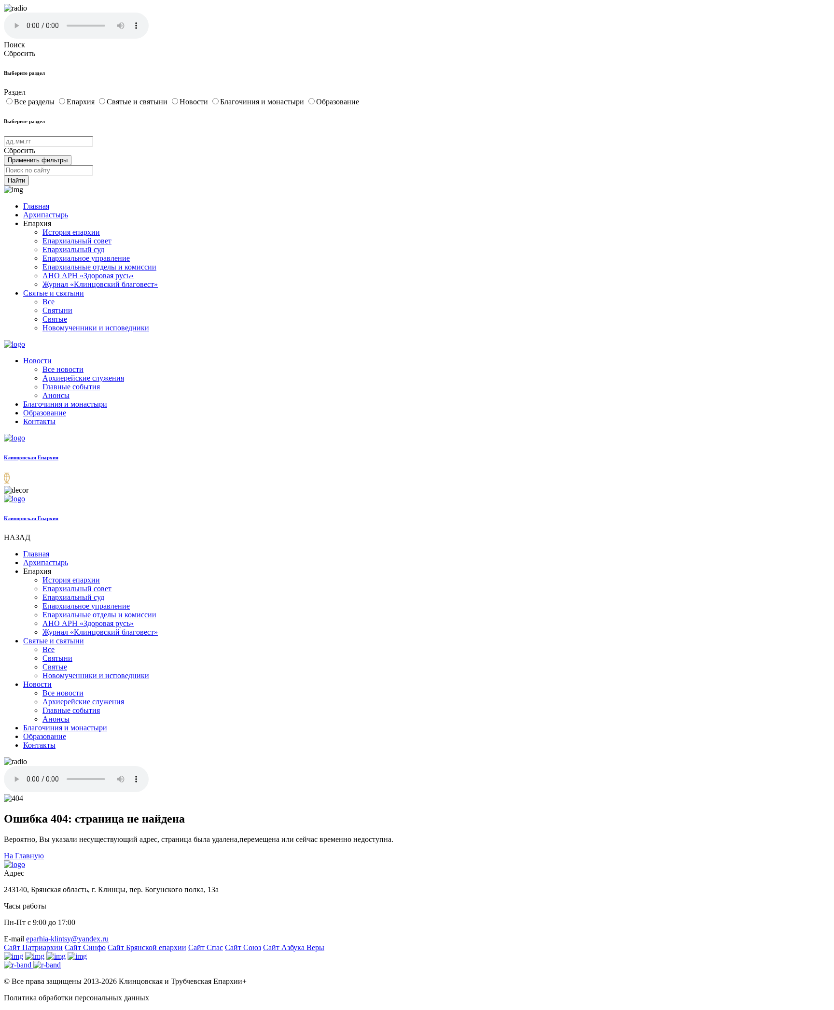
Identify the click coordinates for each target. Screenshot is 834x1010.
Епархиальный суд (73, 249)
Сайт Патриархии (33, 947)
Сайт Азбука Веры (293, 947)
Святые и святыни (138, 102)
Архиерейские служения (83, 378)
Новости (195, 102)
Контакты (39, 421)
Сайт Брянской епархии (147, 947)
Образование (337, 102)
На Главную (24, 856)
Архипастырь (45, 215)
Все (48, 302)
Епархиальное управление (86, 258)
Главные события (71, 387)
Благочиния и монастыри (263, 102)
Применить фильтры (38, 160)
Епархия (82, 102)
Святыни (57, 310)
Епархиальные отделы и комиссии (99, 267)
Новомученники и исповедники (95, 328)
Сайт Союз (243, 947)
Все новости (62, 369)
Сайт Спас (205, 947)
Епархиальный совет (76, 241)
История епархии (71, 232)
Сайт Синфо (85, 947)
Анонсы (56, 395)
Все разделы (35, 102)
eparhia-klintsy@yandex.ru (67, 939)
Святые (54, 319)
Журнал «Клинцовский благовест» (100, 284)
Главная (36, 206)
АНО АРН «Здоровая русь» (88, 275)
